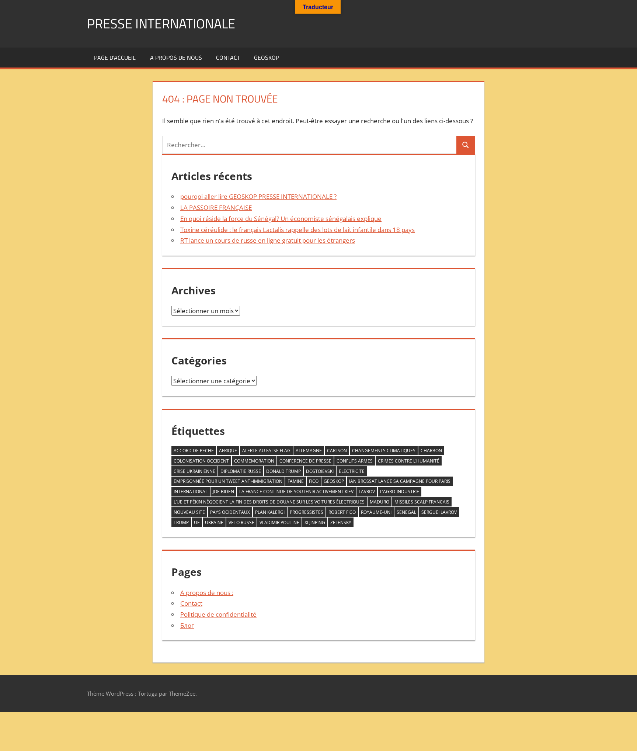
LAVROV (367, 491)
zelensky (340, 522)
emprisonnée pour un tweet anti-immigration (228, 481)
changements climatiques (383, 450)
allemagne (309, 450)
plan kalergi (270, 512)
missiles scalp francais (421, 502)
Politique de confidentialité (218, 614)
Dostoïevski (320, 471)
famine (296, 481)
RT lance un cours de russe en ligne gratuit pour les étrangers (267, 240)
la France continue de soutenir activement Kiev (296, 491)
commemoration (254, 461)
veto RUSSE (241, 522)
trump (181, 522)
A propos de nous (176, 57)
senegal (406, 512)
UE (197, 522)
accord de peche (194, 450)
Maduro (379, 502)
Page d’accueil (115, 57)
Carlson (337, 450)
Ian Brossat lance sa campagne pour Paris (399, 481)
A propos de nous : (206, 592)
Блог (187, 625)
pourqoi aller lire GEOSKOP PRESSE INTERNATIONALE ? (258, 196)
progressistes (306, 512)
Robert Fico (342, 512)
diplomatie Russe (240, 471)
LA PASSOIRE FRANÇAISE (216, 207)
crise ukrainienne (194, 471)
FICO (313, 481)
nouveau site (189, 512)
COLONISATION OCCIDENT (201, 461)
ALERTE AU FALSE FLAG (266, 450)
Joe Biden (223, 491)
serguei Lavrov (439, 512)
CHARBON (431, 450)
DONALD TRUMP (283, 471)
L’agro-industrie (399, 491)
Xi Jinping (314, 522)
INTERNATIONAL (191, 491)
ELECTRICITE (352, 471)
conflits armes (355, 461)
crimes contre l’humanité (408, 461)
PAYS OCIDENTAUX (230, 512)
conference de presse (305, 461)
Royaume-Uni (376, 512)
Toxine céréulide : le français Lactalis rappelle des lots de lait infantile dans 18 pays (297, 229)
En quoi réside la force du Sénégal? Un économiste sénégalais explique (281, 218)
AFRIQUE (228, 450)
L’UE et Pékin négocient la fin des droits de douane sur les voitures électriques (269, 502)
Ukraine (214, 522)
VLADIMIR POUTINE (279, 522)
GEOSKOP (266, 57)
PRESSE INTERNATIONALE (161, 23)
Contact (228, 57)
